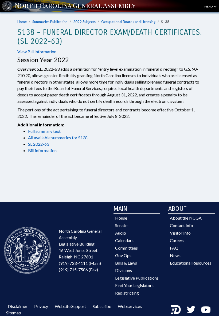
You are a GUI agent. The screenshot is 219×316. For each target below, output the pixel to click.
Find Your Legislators (134, 285)
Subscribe (102, 306)
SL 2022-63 (38, 143)
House (121, 217)
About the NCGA (186, 217)
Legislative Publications (137, 277)
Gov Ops (123, 255)
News (175, 255)
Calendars (124, 240)
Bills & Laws (126, 262)
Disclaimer (18, 306)
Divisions (123, 270)
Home (22, 22)
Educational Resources (190, 262)
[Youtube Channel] (206, 309)
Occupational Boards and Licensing (128, 22)
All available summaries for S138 (58, 137)
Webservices (130, 306)
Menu (208, 6)
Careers (177, 240)
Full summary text (44, 131)
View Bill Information (36, 51)
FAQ (174, 247)
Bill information (42, 150)
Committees (126, 247)
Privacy (41, 306)
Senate (121, 225)
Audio (120, 232)
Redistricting (127, 292)
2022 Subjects (84, 22)
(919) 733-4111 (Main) (80, 263)
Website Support (70, 306)
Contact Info (181, 225)
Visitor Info (180, 232)
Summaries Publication (50, 22)
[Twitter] (191, 309)
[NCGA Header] (75, 5)
